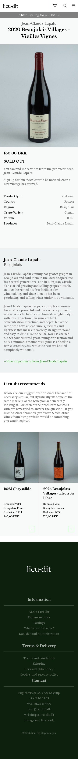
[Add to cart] (32, 529)
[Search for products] (65, 6)
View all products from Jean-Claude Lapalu (36, 361)
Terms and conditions (39, 658)
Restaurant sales (39, 617)
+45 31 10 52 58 (39, 698)
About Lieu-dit (39, 612)
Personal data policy (39, 669)
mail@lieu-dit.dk (39, 709)
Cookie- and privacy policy (39, 674)
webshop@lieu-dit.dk (39, 715)
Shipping (39, 663)
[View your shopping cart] (55, 6)
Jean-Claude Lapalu (18, 173)
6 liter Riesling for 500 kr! (37, 15)
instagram (31, 720)
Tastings (39, 623)
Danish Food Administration (39, 634)
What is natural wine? (39, 628)
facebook (47, 720)
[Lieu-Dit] (10, 6)
